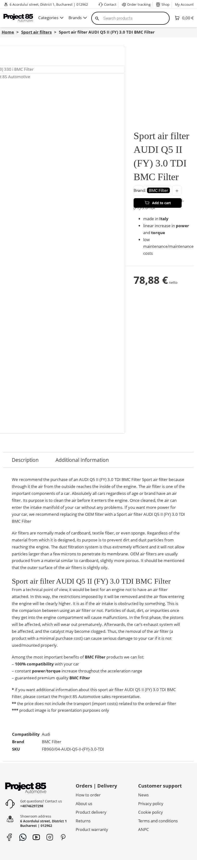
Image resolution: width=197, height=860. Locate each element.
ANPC (143, 829)
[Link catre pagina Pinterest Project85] (63, 837)
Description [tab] (25, 460)
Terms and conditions (158, 821)
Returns (83, 821)
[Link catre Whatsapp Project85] (22, 837)
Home (8, 32)
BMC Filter (51, 741)
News (143, 795)
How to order (88, 795)
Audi (46, 734)
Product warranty (92, 829)
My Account (184, 4)
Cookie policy (150, 812)
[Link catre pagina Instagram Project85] (49, 837)
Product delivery (91, 812)
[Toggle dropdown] (61, 17)
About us (84, 803)
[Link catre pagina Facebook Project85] (9, 837)
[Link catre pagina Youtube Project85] (36, 837)
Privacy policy (150, 803)
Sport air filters (36, 32)
